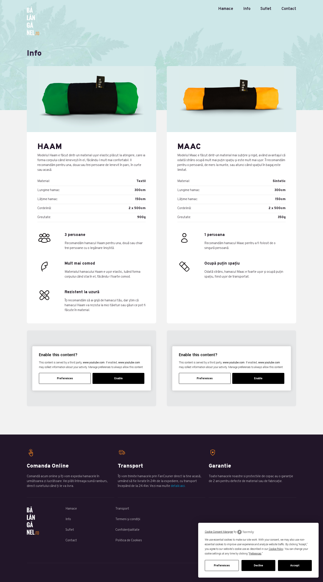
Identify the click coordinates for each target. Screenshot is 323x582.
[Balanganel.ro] (161, 21)
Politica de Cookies (128, 540)
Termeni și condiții (127, 519)
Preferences (222, 565)
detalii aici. (178, 486)
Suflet (265, 8)
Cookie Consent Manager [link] (219, 531)
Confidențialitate (127, 530)
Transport (122, 509)
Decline (258, 565)
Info (246, 8)
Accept (294, 565)
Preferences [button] (255, 553)
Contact (288, 8)
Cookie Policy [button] (276, 549)
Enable (118, 378)
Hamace (225, 8)
